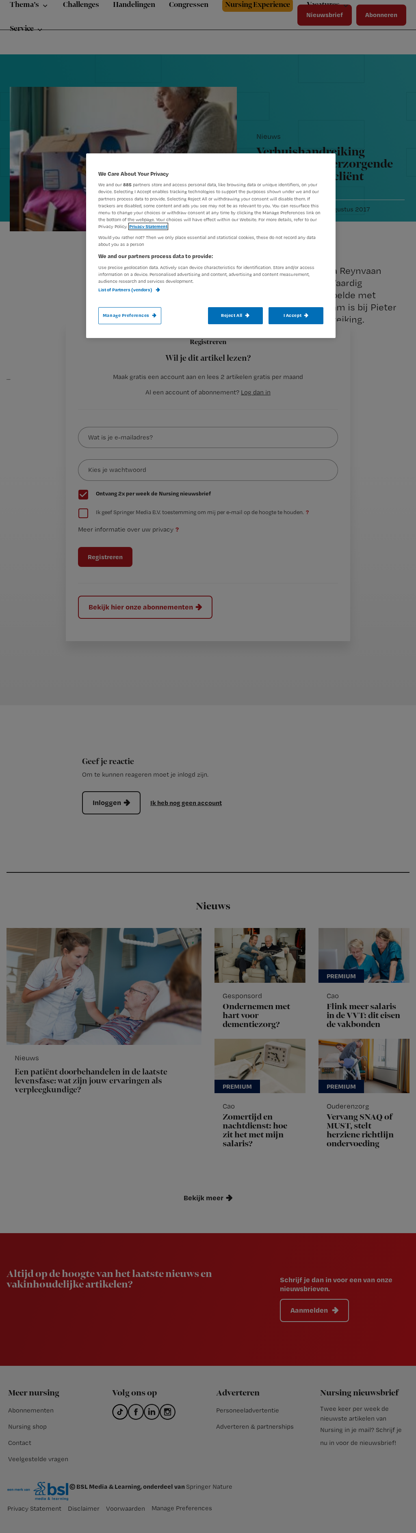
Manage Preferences (126, 315)
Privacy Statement (148, 226)
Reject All (232, 315)
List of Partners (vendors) (125, 290)
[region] (211, 245)
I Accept (293, 315)
